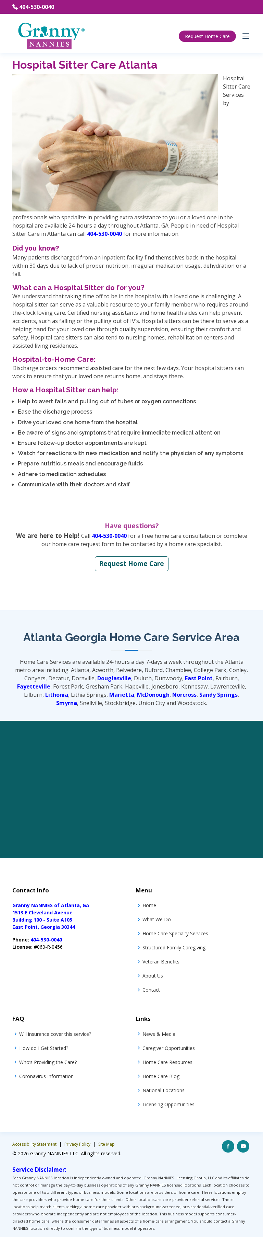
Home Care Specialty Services (175, 933)
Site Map (106, 1144)
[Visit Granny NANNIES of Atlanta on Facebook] (228, 1146)
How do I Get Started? (43, 1048)
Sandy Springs (218, 694)
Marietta (121, 694)
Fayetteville (33, 686)
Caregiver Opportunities (168, 1048)
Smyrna (66, 703)
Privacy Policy (77, 1144)
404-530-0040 (36, 7)
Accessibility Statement (35, 1144)
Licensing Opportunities (168, 1104)
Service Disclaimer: (39, 1170)
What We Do (156, 919)
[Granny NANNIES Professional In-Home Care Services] (50, 35)
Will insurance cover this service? (55, 1034)
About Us (152, 975)
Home (149, 905)
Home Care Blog (160, 1076)
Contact (151, 989)
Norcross (184, 694)
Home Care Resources (167, 1062)
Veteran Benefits (160, 961)
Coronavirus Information (46, 1076)
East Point (199, 678)
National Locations (163, 1090)
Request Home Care (207, 36)
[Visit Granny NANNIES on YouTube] (243, 1146)
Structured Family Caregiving (173, 947)
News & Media (158, 1034)
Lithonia (56, 694)
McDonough (153, 694)
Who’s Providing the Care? (48, 1062)
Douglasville (114, 678)
